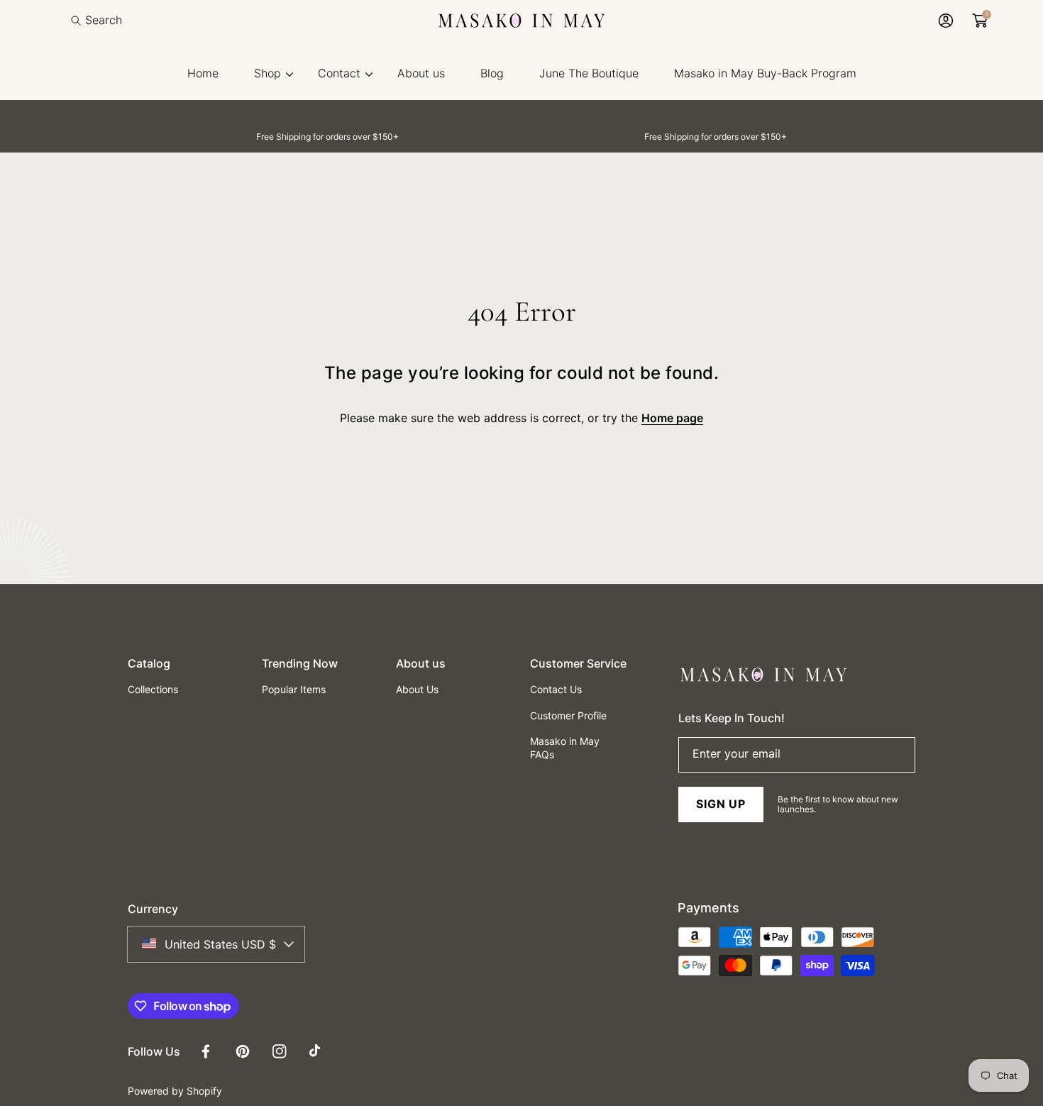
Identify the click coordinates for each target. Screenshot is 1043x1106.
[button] (96, 20)
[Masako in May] (521, 20)
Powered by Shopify (175, 1091)
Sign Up (721, 804)
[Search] (80, 20)
